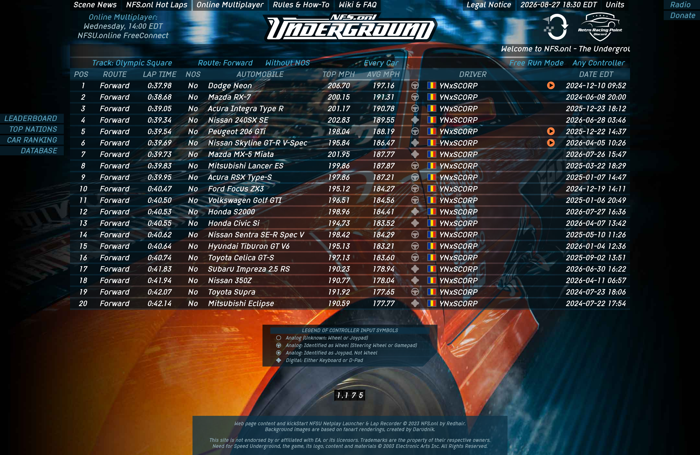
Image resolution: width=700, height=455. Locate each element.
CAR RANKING (33, 140)
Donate (682, 15)
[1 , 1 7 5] (350, 383)
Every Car (381, 63)
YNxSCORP (459, 86)
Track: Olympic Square (132, 63)
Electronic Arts (413, 446)
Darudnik (423, 429)
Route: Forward (225, 63)
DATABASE (40, 150)
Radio (679, 4)
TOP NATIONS (34, 129)
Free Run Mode (536, 63)
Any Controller (599, 63)
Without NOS (287, 63)
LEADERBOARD (32, 118)
